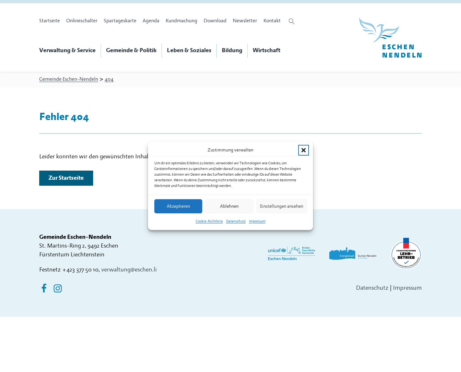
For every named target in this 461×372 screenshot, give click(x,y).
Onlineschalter (82, 21)
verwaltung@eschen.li (129, 269)
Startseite (49, 21)
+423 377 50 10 (80, 269)
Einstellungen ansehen (281, 206)
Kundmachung (181, 21)
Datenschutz (236, 221)
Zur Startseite (66, 178)
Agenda (151, 21)
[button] (303, 150)
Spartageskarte (120, 21)
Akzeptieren (178, 206)
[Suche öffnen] (292, 21)
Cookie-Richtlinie (209, 221)
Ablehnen (229, 206)
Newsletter (245, 21)
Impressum (257, 221)
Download (215, 21)
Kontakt (272, 21)
